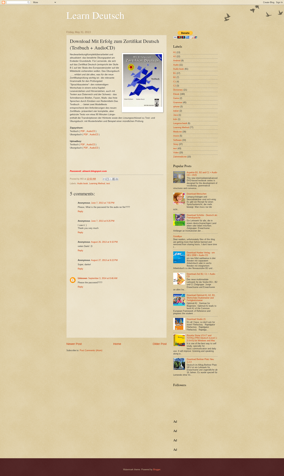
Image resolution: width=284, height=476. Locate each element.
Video (176, 152)
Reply (80, 211)
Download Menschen (196, 194)
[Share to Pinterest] (116, 179)
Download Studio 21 (196, 319)
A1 (174, 52)
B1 (174, 73)
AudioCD (91, 131)
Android (176, 60)
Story (175, 144)
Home (117, 344)
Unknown (82, 278)
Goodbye (177, 236)
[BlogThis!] (107, 179)
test (108, 183)
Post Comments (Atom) (91, 350)
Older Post (160, 344)
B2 (174, 77)
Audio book (82, 183)
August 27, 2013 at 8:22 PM (104, 260)
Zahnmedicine (180, 156)
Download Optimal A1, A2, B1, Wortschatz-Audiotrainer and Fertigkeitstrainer (201, 298)
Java (175, 115)
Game (176, 98)
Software (177, 140)
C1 (174, 81)
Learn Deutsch (95, 15)
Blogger (156, 469)
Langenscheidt (180, 123)
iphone (176, 106)
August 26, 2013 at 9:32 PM (104, 242)
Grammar (177, 102)
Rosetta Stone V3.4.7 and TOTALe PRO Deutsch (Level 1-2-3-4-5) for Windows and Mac (202, 338)
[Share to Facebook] (113, 179)
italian (176, 111)
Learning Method (97, 183)
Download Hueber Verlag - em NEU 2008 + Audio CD (201, 253)
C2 (174, 85)
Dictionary (178, 90)
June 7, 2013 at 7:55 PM (102, 203)
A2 (174, 56)
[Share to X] (110, 179)
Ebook (176, 94)
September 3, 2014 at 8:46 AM (102, 278)
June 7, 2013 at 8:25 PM (102, 221)
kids (175, 119)
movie (176, 136)
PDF (83, 131)
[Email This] (104, 179)
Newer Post (74, 344)
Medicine (177, 131)
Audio (176, 65)
